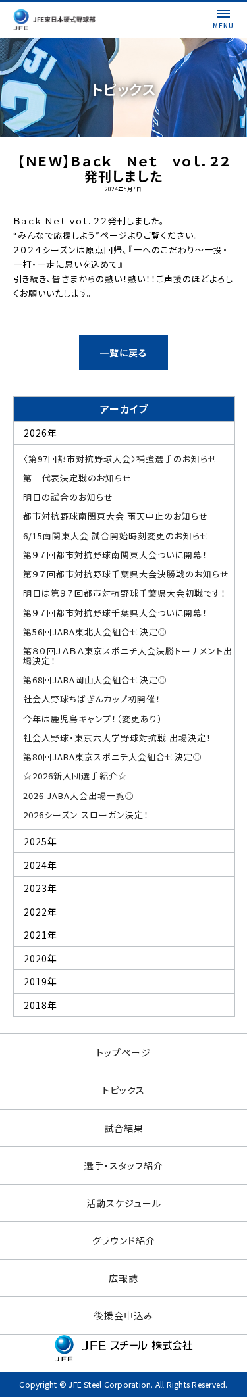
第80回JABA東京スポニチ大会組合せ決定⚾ (112, 756)
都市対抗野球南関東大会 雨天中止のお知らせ (115, 516)
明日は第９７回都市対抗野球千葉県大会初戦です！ (124, 593)
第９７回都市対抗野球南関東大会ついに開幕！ (115, 555)
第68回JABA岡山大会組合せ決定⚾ (95, 680)
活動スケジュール (123, 1203)
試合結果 (124, 1128)
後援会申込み (123, 1315)
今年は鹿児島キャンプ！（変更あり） (93, 718)
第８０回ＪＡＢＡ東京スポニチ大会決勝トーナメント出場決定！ (128, 656)
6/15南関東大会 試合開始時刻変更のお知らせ (116, 535)
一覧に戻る (123, 352)
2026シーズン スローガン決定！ (86, 814)
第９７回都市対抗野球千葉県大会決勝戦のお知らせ (126, 574)
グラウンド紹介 (123, 1240)
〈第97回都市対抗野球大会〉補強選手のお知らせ (120, 459)
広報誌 (123, 1278)
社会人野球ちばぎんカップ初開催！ (92, 699)
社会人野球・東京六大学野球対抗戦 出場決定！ (117, 737)
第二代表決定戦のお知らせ (77, 478)
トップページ (123, 1052)
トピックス (123, 1089)
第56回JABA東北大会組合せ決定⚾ (95, 631)
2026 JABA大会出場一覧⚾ (78, 795)
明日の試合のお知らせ (68, 497)
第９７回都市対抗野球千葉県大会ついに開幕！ (115, 612)
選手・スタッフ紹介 (123, 1165)
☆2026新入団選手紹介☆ (75, 776)
